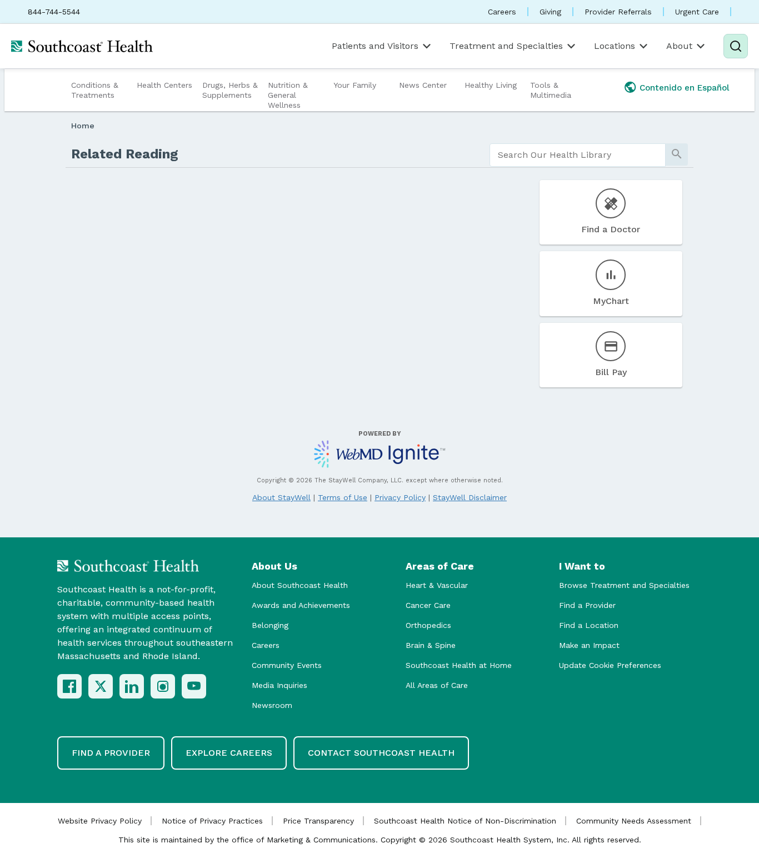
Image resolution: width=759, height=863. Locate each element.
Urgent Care (697, 11)
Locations (614, 46)
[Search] (735, 46)
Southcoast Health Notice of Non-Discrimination (465, 820)
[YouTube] (194, 686)
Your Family (354, 85)
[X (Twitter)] (100, 686)
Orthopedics (428, 625)
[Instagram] (163, 686)
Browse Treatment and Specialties (624, 585)
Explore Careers (229, 752)
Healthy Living (491, 85)
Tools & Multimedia (550, 90)
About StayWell (281, 497)
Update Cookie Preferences (610, 665)
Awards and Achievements (301, 605)
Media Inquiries (279, 685)
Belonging (270, 625)
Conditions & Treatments (94, 90)
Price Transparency (318, 820)
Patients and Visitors (375, 46)
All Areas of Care (437, 685)
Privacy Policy (400, 497)
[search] (577, 155)
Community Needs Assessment (633, 820)
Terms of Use (342, 497)
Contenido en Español (685, 88)
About (679, 46)
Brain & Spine (431, 645)
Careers (502, 11)
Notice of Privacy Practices (212, 820)
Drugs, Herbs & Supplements (230, 90)
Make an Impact (589, 645)
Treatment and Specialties (506, 46)
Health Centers (164, 85)
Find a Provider (587, 605)
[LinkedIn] (131, 686)
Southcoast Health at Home (459, 665)
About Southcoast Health (300, 585)
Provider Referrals (618, 11)
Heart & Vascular (437, 585)
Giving (550, 11)
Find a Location (588, 625)
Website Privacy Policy (100, 820)
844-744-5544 (54, 11)
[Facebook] (69, 686)
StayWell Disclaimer (470, 497)
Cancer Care (428, 605)
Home (82, 125)
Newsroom (272, 705)
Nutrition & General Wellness (288, 95)
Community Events (287, 665)
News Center (423, 85)
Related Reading (124, 154)
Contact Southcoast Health (381, 752)
